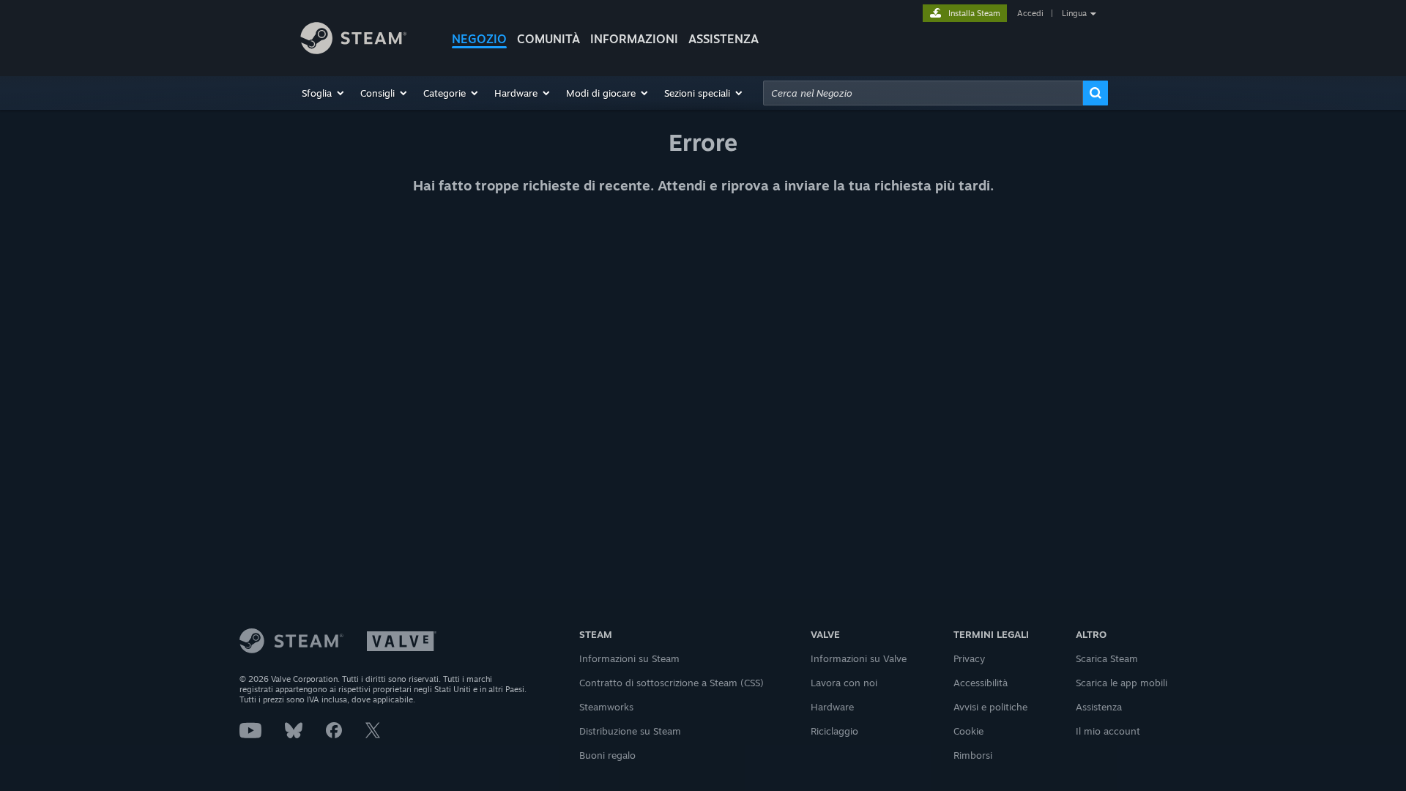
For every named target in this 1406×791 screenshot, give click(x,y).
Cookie (968, 731)
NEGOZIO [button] (479, 38)
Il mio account (1108, 731)
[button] (323, 93)
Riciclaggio (834, 731)
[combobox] (923, 93)
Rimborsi (972, 755)
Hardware (832, 707)
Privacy (969, 658)
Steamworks (606, 707)
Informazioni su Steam (629, 658)
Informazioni (634, 38)
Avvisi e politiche (990, 707)
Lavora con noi (844, 682)
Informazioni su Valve (859, 658)
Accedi (1030, 13)
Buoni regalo (607, 755)
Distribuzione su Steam (630, 731)
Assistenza (1099, 707)
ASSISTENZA (723, 38)
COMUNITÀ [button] (548, 38)
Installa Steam (974, 13)
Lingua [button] (1074, 13)
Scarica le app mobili (1121, 682)
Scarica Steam (1107, 658)
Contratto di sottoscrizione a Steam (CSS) (671, 682)
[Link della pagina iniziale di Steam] (364, 40)
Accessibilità (980, 682)
